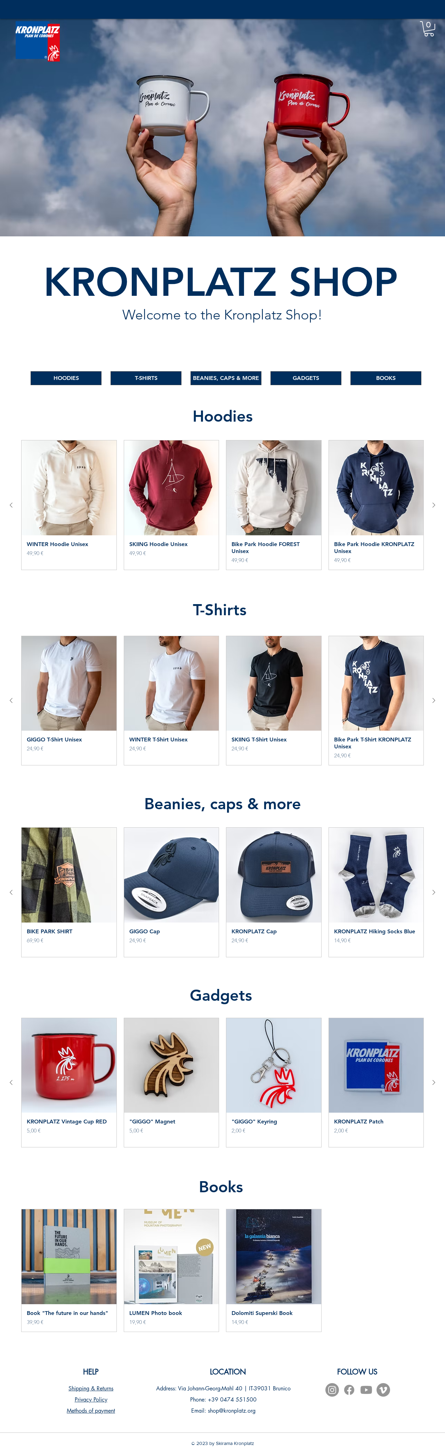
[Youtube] (366, 1390)
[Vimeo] (383, 1390)
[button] (429, 28)
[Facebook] (349, 1390)
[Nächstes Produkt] (434, 505)
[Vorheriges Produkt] (11, 505)
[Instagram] (332, 1390)
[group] (222, 505)
